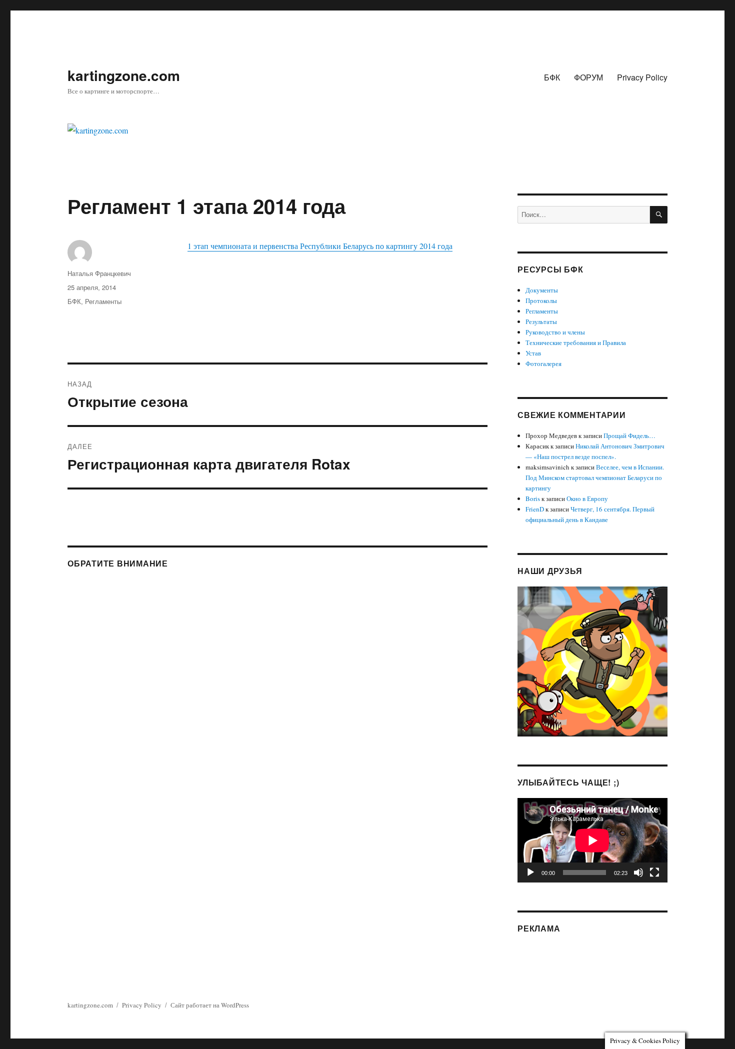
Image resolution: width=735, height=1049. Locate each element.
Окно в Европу (587, 498)
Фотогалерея (544, 363)
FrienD (535, 509)
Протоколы (541, 300)
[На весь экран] (655, 873)
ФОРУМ (588, 77)
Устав (533, 353)
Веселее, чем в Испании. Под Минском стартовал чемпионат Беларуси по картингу (595, 477)
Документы (542, 290)
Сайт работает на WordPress (209, 1005)
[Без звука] (639, 873)
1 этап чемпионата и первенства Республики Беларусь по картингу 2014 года (320, 245)
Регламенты (103, 301)
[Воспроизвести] (531, 873)
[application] (593, 840)
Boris (533, 498)
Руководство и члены (555, 332)
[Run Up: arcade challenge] (593, 660)
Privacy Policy (642, 77)
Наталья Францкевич (99, 273)
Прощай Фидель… (630, 435)
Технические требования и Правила (576, 342)
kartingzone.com (124, 75)
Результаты (541, 321)
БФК (552, 77)
